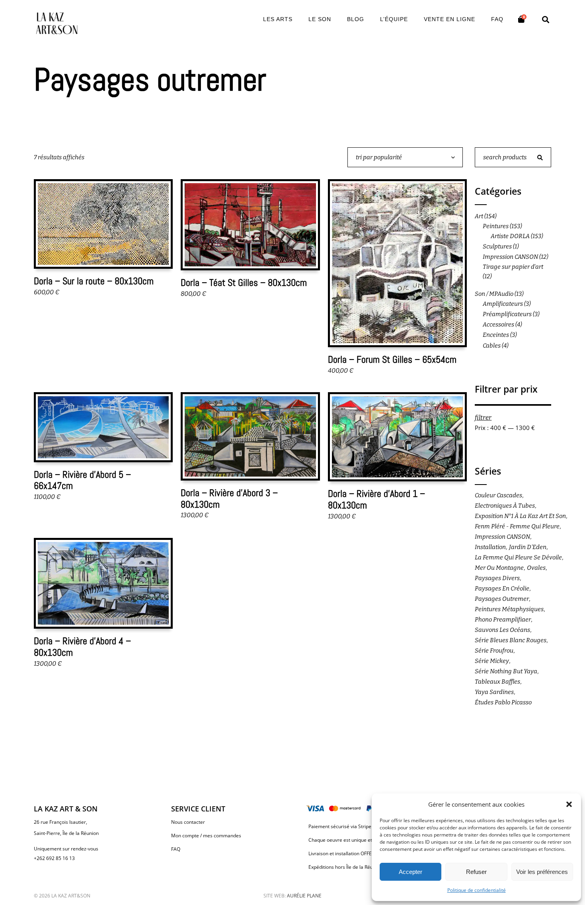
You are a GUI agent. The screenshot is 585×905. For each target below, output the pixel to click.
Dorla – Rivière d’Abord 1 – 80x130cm (376, 499)
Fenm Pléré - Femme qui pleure (517, 526)
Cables (492, 345)
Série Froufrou (494, 650)
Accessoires (498, 324)
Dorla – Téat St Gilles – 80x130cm (244, 282)
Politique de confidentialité (476, 890)
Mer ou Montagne (499, 567)
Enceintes (496, 334)
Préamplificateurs (507, 314)
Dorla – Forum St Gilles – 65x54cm (392, 359)
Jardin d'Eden (527, 547)
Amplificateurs (503, 303)
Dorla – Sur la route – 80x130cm (94, 281)
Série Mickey (492, 661)
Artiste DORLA (510, 236)
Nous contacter (188, 822)
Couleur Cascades (498, 495)
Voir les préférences (542, 871)
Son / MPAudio (494, 293)
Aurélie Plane (304, 895)
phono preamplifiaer (503, 619)
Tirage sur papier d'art (513, 266)
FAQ (175, 849)
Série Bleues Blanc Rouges (510, 640)
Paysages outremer (502, 598)
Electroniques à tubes (505, 505)
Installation (490, 547)
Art (479, 216)
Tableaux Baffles (497, 681)
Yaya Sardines (494, 692)
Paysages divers (497, 578)
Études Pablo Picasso (503, 702)
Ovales (536, 567)
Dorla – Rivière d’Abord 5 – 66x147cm (82, 480)
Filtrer (483, 417)
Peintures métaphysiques (509, 609)
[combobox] (405, 157)
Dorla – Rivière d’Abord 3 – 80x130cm (229, 498)
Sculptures (497, 246)
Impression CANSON (510, 256)
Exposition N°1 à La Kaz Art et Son (520, 516)
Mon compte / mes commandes (206, 835)
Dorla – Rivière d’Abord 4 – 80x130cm (82, 647)
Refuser (476, 871)
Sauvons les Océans (502, 629)
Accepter (410, 871)
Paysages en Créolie (502, 588)
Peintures (496, 226)
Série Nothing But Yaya (506, 671)
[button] (569, 804)
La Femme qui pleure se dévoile (518, 557)
